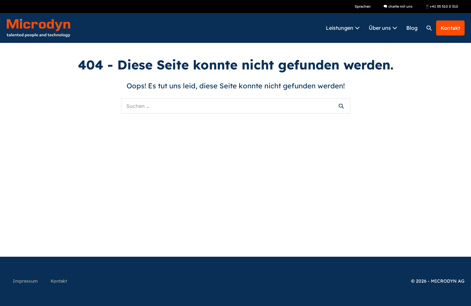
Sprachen (363, 6)
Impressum (25, 281)
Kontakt (450, 28)
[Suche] (341, 106)
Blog (411, 28)
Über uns (380, 28)
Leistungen (340, 28)
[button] (429, 28)
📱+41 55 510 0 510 (441, 6)
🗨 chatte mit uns (398, 6)
